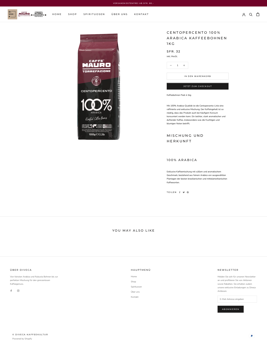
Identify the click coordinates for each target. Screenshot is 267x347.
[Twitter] (184, 192)
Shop (72, 14)
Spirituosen (94, 14)
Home (57, 14)
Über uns (119, 14)
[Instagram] (18, 290)
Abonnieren (230, 309)
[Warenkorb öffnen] (257, 14)
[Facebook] (180, 192)
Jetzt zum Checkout (197, 86)
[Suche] (250, 14)
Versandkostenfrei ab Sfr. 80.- (133, 3)
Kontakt (141, 14)
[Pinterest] (188, 192)
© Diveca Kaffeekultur (30, 334)
